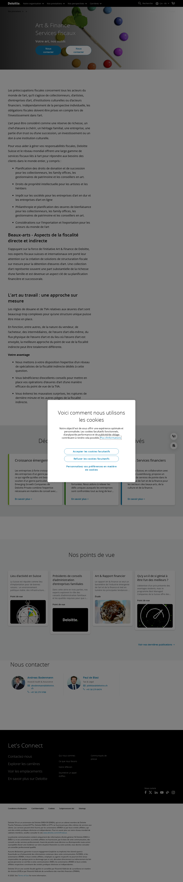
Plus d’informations (110, 437)
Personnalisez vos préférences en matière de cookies (91, 468)
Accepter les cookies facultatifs (91, 451)
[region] (91, 441)
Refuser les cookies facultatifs (92, 458)
